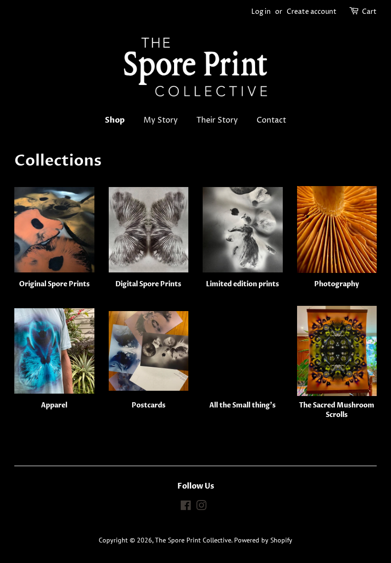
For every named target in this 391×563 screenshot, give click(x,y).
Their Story (217, 120)
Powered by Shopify (263, 540)
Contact (271, 120)
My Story (161, 120)
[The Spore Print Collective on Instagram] (201, 507)
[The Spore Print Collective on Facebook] (185, 507)
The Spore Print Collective (193, 540)
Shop (115, 120)
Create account (312, 11)
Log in (261, 11)
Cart (369, 11)
